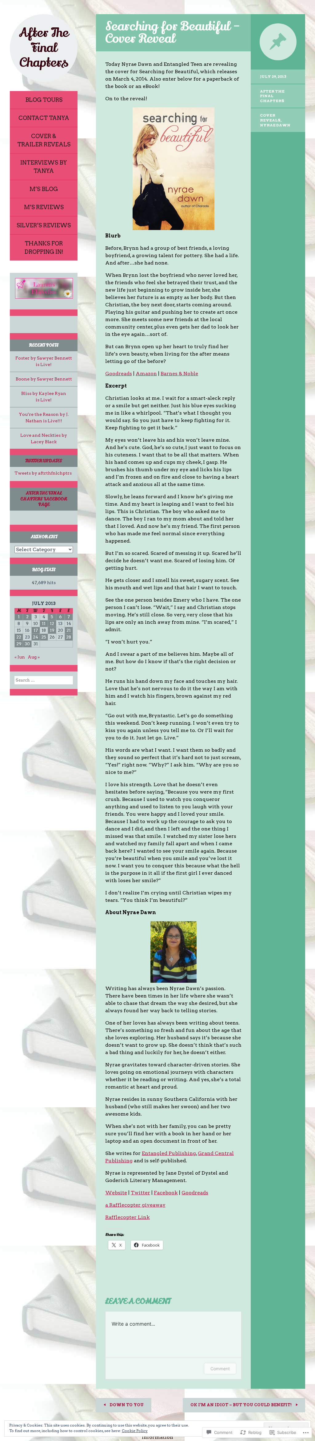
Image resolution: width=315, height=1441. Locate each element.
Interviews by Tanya (43, 166)
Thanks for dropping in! (43, 247)
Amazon (146, 373)
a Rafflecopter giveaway (135, 1205)
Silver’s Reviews (44, 225)
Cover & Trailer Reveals (43, 140)
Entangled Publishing (169, 1153)
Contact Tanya (43, 118)
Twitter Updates (43, 461)
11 (44, 623)
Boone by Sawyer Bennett (44, 378)
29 (19, 643)
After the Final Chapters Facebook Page (43, 498)
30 (27, 643)
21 (68, 630)
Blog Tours (43, 100)
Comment (220, 1368)
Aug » (34, 657)
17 (36, 630)
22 (18, 637)
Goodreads (118, 373)
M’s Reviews (44, 207)
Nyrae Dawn (275, 125)
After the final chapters (272, 96)
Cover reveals (270, 117)
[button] (43, 288)
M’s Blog (44, 189)
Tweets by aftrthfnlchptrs (43, 473)
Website (116, 1193)
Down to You (126, 1405)
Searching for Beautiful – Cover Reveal (172, 32)
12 (52, 623)
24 (35, 637)
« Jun (19, 657)
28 (68, 637)
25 (43, 637)
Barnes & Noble (179, 373)
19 (52, 630)
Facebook (166, 1193)
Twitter (140, 1193)
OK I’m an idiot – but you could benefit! (241, 1405)
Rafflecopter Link (127, 1217)
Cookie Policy (135, 1430)
